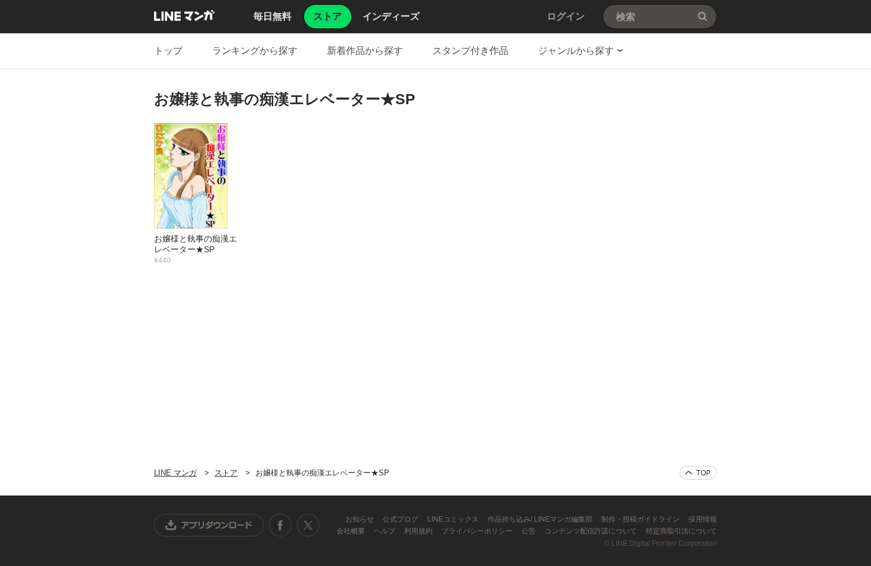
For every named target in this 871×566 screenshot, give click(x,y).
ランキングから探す (254, 51)
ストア (226, 472)
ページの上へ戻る (698, 473)
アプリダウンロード (209, 525)
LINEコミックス (454, 519)
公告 (529, 531)
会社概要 (352, 531)
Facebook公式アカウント (280, 525)
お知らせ (360, 519)
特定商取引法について (681, 531)
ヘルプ (385, 531)
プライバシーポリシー (477, 531)
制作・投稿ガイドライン (641, 519)
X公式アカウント (307, 525)
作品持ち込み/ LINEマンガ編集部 (541, 519)
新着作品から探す (365, 51)
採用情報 (703, 519)
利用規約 (419, 531)
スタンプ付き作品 (470, 51)
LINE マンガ (184, 15)
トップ (168, 51)
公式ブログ (401, 519)
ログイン (566, 16)
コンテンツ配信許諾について (592, 531)
